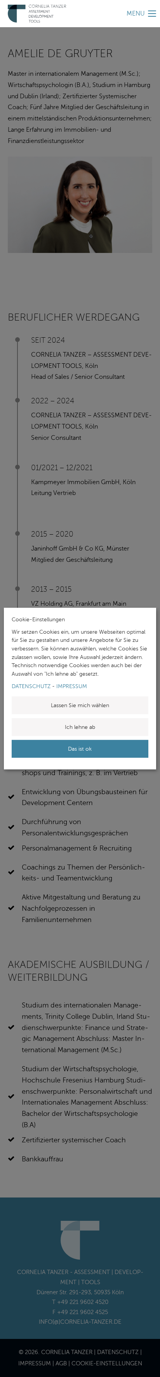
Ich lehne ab (80, 727)
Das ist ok (80, 749)
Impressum (71, 686)
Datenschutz (31, 686)
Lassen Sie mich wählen (80, 705)
